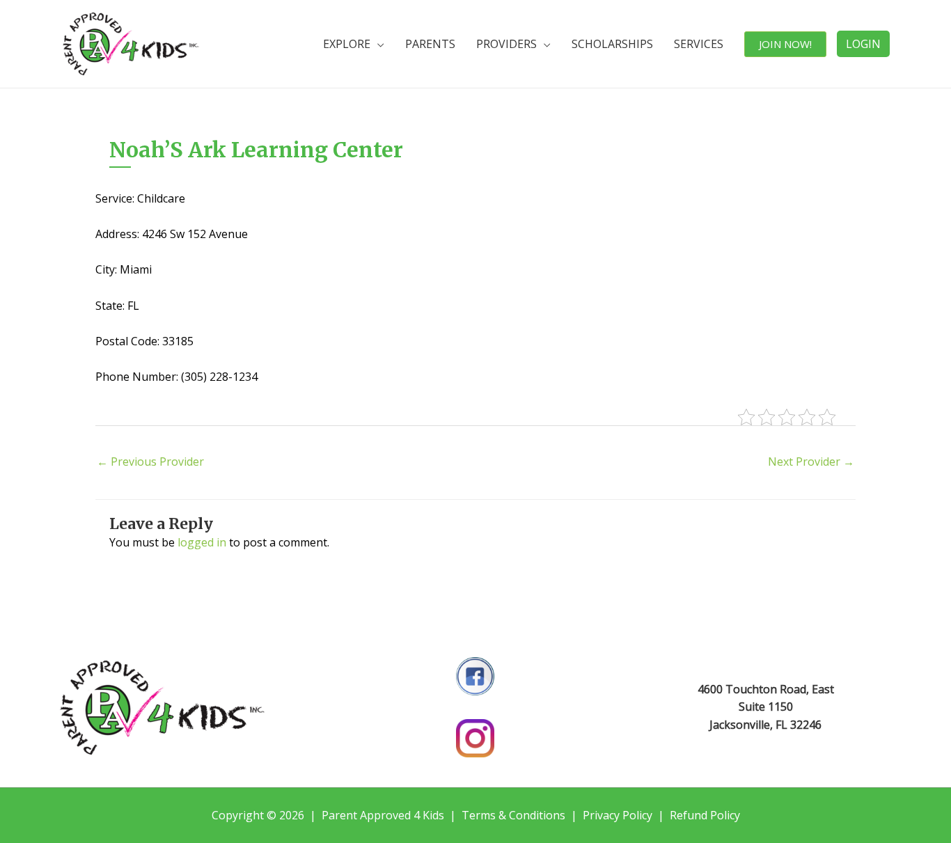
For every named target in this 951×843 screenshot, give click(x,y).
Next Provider (811, 461)
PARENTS (430, 44)
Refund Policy (705, 815)
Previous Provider (150, 461)
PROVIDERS (506, 44)
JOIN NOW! (785, 44)
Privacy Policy (617, 815)
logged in (202, 542)
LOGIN (863, 44)
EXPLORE (346, 44)
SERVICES (698, 44)
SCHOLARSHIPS (612, 44)
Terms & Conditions (513, 815)
